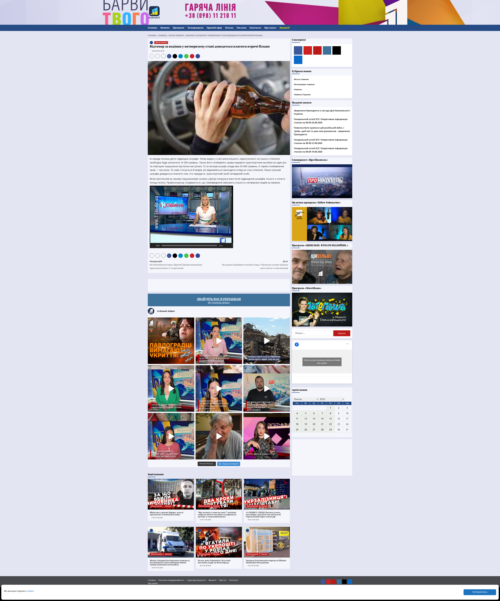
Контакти (255, 27)
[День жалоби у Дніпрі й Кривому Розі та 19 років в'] (219, 340)
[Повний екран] (229, 245)
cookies (30, 590)
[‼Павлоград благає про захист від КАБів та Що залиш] (171, 340)
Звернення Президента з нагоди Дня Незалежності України (322, 112)
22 (330, 424)
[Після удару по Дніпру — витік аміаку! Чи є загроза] (219, 436)
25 (297, 429)
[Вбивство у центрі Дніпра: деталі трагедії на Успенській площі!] (171, 494)
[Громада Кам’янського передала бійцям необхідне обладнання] (267, 542)
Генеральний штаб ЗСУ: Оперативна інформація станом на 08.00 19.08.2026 (320, 150)
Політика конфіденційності (171, 580)
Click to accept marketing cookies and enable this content (322, 361)
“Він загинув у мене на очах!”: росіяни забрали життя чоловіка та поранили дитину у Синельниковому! (217, 514)
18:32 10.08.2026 (253, 520)
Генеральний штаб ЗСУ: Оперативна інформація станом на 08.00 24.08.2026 (320, 121)
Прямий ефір (214, 27)
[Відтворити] (153, 245)
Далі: (255, 264)
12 (305, 418)
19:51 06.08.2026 (253, 566)
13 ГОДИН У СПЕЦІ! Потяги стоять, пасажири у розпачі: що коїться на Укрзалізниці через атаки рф (263, 514)
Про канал (270, 27)
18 (297, 424)
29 (330, 429)
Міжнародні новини (304, 84)
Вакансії (285, 27)
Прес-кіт (223, 580)
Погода (229, 27)
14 (322, 418)
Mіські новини (161, 43)
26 (305, 429)
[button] (350, 28)
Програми (178, 27)
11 (297, 418)
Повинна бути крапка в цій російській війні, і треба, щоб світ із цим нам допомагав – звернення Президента (322, 131)
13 (314, 418)
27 (314, 429)
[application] (191, 217)
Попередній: (176, 264)
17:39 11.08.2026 (205, 520)
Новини (165, 27)
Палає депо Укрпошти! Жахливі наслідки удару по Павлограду (214, 561)
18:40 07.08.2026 (157, 568)
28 (322, 429)
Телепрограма (196, 27)
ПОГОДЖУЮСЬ (479, 592)
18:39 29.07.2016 (158, 51)
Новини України (302, 94)
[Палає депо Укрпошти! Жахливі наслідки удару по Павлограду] (219, 542)
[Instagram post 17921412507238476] (266, 340)
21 (322, 424)
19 (305, 424)
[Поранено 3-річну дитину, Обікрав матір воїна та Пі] (171, 388)
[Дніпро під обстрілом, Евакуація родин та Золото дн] (171, 436)
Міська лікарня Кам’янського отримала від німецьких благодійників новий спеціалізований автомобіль (170, 562)
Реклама (241, 27)
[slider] (189, 245)
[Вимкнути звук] (225, 245)
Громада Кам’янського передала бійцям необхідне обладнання (266, 561)
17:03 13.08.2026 (157, 518)
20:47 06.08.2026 (205, 566)
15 (330, 418)
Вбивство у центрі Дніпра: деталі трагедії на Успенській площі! (166, 513)
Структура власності (196, 580)
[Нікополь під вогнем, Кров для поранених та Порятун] (266, 388)
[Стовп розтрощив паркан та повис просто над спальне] (219, 388)
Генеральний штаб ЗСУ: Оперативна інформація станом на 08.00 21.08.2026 (320, 141)
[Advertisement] (195, 285)
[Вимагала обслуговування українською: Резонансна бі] (266, 436)
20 (314, 424)
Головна (152, 27)
